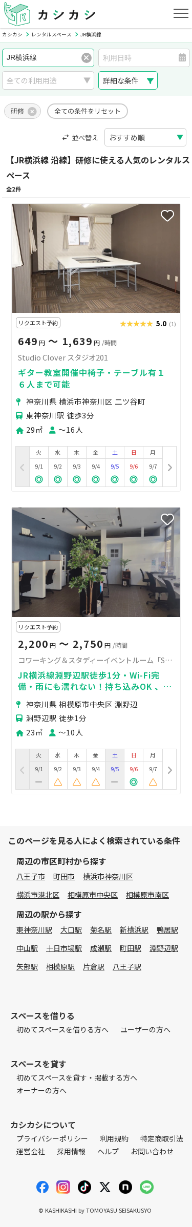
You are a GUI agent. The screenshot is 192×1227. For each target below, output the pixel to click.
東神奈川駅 (34, 929)
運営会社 (30, 1151)
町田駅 (130, 948)
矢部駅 (27, 966)
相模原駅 (60, 966)
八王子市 (30, 876)
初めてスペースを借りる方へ (62, 1029)
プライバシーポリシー (52, 1138)
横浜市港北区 (37, 895)
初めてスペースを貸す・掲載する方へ (76, 1077)
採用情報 (71, 1151)
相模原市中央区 (93, 895)
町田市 (64, 876)
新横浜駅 (134, 929)
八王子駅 (127, 966)
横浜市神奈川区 (108, 876)
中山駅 (27, 948)
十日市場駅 (64, 948)
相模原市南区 (147, 895)
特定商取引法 (161, 1138)
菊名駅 (101, 929)
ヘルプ (108, 1151)
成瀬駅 (101, 948)
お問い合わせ (152, 1151)
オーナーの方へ (41, 1090)
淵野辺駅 (164, 948)
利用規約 (114, 1138)
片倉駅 (93, 966)
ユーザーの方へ (145, 1029)
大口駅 (71, 929)
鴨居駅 (167, 929)
